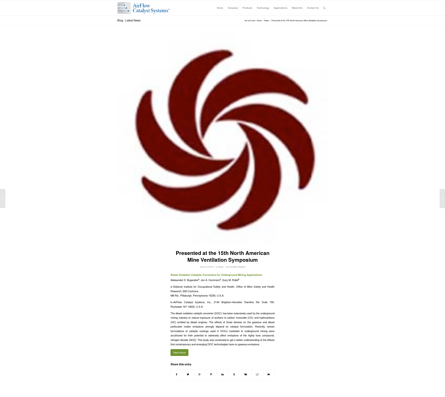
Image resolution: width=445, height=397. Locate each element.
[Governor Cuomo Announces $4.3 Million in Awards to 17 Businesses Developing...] (2, 198)
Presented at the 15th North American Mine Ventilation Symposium (222, 256)
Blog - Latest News (129, 20)
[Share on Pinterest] (211, 374)
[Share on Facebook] (176, 374)
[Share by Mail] (268, 374)
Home (259, 20)
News (266, 20)
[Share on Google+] (199, 374)
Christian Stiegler (237, 266)
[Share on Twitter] (188, 374)
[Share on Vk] (245, 374)
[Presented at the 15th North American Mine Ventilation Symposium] (222, 139)
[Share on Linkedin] (222, 374)
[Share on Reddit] (257, 374)
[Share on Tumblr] (234, 374)
